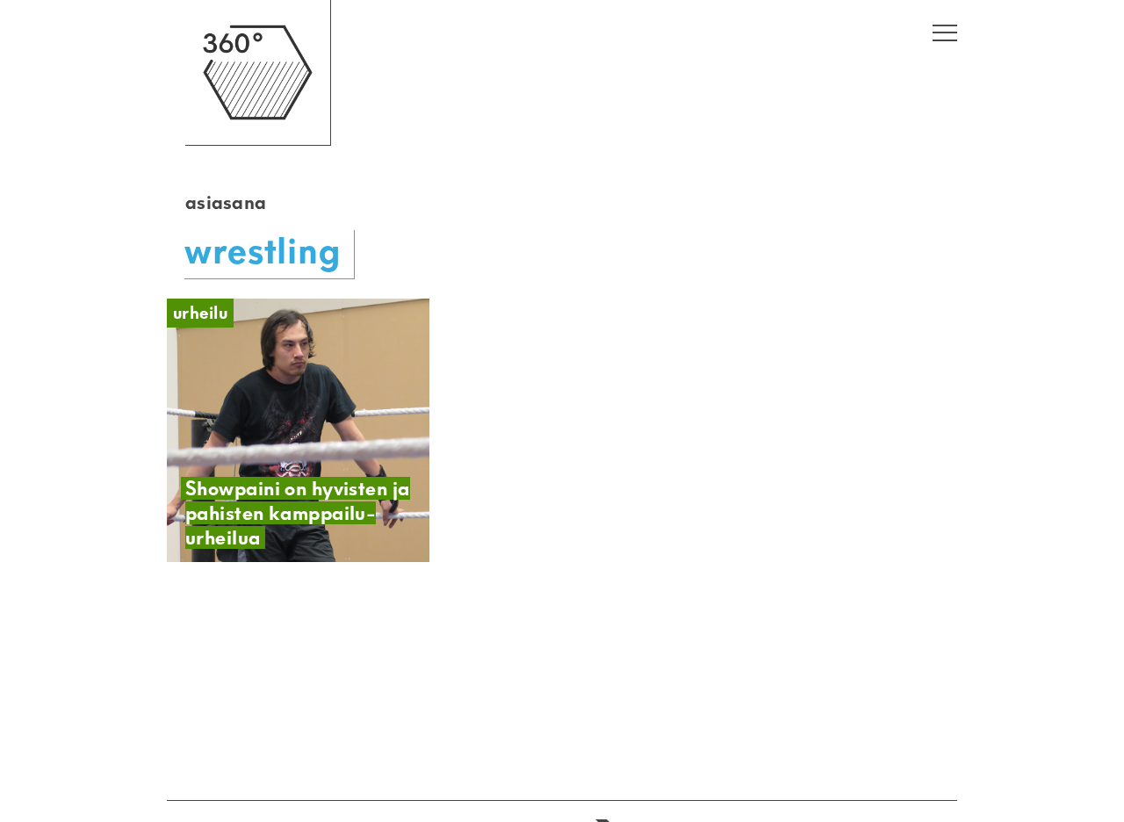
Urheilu (200, 313)
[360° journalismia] (257, 140)
